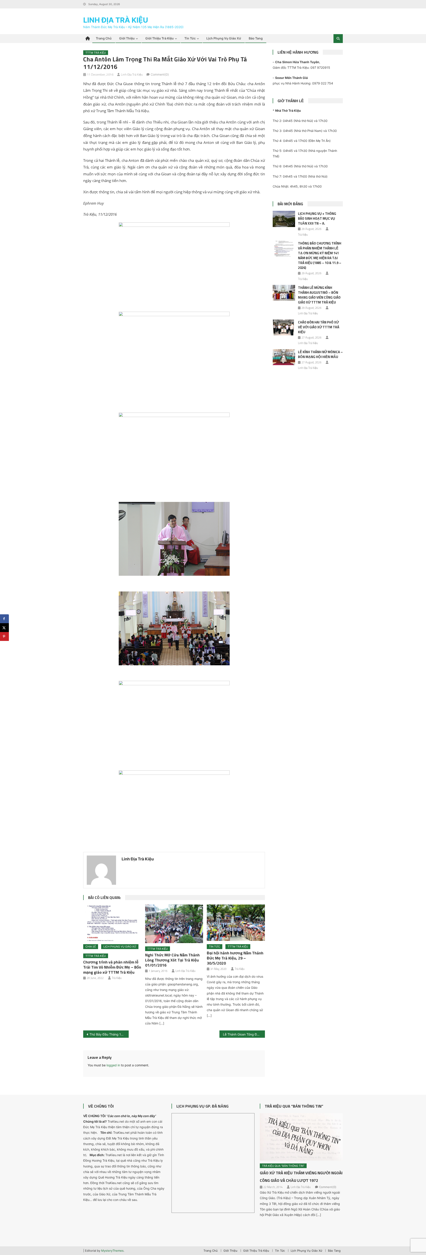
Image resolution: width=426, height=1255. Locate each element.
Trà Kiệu (117, 978)
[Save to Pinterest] (4, 636)
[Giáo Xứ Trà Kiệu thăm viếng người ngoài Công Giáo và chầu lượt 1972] (301, 1137)
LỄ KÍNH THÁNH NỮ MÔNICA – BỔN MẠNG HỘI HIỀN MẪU (320, 354)
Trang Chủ (104, 38)
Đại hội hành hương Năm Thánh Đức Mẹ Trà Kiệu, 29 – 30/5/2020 (235, 958)
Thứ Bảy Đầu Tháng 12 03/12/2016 (109, 1034)
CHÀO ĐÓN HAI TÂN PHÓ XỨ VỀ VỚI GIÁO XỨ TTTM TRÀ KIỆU (318, 327)
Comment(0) (160, 74)
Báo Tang (256, 38)
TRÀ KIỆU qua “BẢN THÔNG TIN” (294, 1106)
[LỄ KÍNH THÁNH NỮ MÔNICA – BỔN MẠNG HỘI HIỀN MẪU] (284, 357)
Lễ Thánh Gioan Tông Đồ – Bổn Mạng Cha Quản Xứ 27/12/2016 (244, 1034)
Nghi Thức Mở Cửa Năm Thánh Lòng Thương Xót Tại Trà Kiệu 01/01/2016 (172, 960)
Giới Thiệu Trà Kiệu (159, 38)
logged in (113, 1065)
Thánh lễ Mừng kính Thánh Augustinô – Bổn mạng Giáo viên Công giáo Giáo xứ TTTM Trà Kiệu (319, 295)
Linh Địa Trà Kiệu (115, 20)
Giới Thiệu (127, 38)
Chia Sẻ (90, 946)
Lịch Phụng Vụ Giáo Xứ (223, 38)
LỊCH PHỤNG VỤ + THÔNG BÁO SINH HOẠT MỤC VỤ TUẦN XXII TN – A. (317, 218)
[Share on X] (4, 627)
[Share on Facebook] (4, 618)
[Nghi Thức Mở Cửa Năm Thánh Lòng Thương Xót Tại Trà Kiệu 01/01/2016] (174, 924)
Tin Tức (190, 38)
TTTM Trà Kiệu (95, 52)
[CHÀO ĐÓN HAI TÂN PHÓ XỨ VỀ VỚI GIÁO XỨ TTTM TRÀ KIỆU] (284, 327)
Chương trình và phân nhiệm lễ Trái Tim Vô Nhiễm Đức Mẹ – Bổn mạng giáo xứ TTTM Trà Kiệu (112, 967)
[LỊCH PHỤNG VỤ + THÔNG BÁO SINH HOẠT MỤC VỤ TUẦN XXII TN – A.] (284, 219)
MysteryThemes (112, 1250)
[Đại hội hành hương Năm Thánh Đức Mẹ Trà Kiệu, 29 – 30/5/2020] (236, 923)
